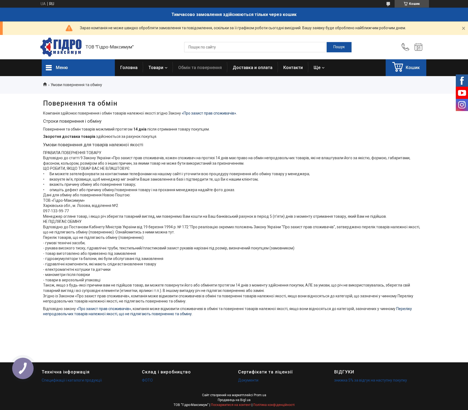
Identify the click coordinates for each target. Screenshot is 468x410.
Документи (248, 380)
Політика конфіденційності (274, 405)
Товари (155, 67)
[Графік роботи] (418, 47)
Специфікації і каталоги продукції (72, 380)
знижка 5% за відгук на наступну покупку (370, 380)
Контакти (293, 67)
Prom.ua (260, 395)
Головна (129, 67)
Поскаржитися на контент (231, 405)
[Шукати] (339, 47)
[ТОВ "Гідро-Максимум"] (61, 47)
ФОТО (147, 380)
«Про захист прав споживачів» (209, 113)
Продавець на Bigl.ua (234, 400)
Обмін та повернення (200, 67)
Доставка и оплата (252, 67)
